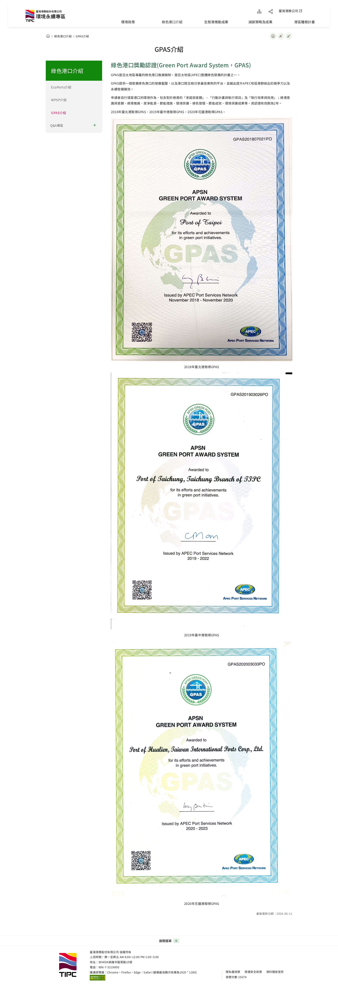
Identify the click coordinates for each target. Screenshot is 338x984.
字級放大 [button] (288, 36)
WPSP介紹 (59, 99)
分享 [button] (270, 11)
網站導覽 (259, 11)
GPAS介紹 (58, 112)
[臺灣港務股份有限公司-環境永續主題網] (55, 17)
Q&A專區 (56, 125)
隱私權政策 (233, 971)
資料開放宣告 (275, 971)
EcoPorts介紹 (61, 87)
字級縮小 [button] (280, 36)
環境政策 (128, 21)
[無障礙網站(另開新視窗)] (97, 977)
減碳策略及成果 (260, 21)
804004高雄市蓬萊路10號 (115, 962)
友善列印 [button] (273, 36)
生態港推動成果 (216, 21)
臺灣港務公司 (288, 10)
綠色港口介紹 (172, 21)
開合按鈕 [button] (97, 125)
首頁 (48, 36)
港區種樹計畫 (304, 21)
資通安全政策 (253, 971)
